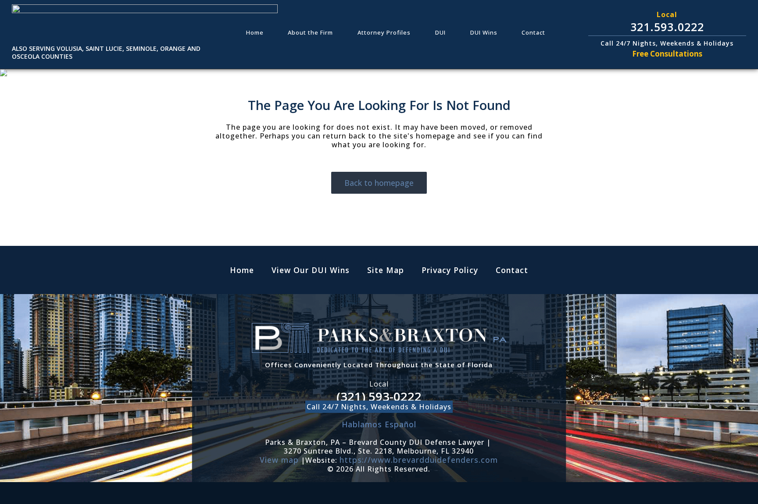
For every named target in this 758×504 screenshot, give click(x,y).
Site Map (385, 270)
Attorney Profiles (384, 32)
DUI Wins (483, 32)
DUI (440, 32)
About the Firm (310, 32)
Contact (533, 32)
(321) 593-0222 (379, 396)
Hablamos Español (379, 424)
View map (279, 459)
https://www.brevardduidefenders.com (419, 459)
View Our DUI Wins (311, 270)
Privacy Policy (450, 270)
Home (255, 32)
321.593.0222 (667, 26)
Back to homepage (379, 182)
